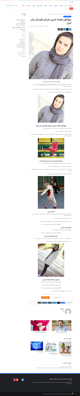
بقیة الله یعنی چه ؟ (40, 351)
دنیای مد (61, 5)
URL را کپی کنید (45, 297)
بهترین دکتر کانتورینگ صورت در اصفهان (18, 27)
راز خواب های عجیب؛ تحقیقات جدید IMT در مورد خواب (60, 8)
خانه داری (28, 5)
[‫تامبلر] (62, 29)
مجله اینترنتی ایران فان (21, 52)
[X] (67, 29)
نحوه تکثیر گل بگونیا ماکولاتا (66, 355)
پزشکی (46, 5)
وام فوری (23, 31)
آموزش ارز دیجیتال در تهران (20, 45)
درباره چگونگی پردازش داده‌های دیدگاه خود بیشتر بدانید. (45, 367)
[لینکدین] (64, 29)
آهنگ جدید (23, 50)
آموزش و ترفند (39, 5)
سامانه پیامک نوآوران (21, 54)
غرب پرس (23, 35)
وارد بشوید (62, 366)
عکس (66, 5)
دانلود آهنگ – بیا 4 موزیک (20, 25)
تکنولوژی (55, 5)
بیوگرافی (69, 16)
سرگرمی (50, 5)
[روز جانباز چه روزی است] (51, 347)
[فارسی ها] (71, 2)
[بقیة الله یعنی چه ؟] (37, 346)
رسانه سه (23, 48)
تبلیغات (23, 5)
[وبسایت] (63, 311)
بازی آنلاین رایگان (22, 39)
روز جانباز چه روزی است (53, 353)
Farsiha (62, 309)
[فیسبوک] (70, 29)
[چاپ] (59, 29)
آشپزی (34, 5)
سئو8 (24, 37)
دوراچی (23, 33)
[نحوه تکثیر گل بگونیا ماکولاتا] (65, 348)
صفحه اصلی (70, 5)
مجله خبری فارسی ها (63, 84)
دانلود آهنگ (23, 56)
